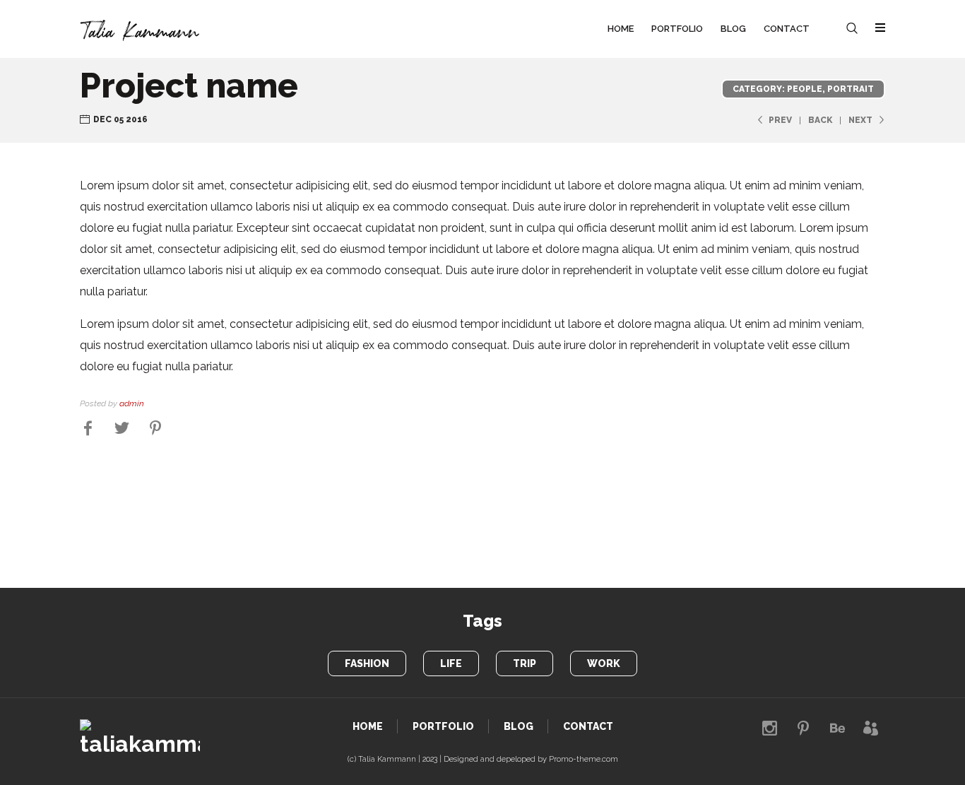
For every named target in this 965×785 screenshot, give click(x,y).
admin (131, 403)
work (603, 663)
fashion (367, 663)
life (451, 663)
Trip (524, 663)
